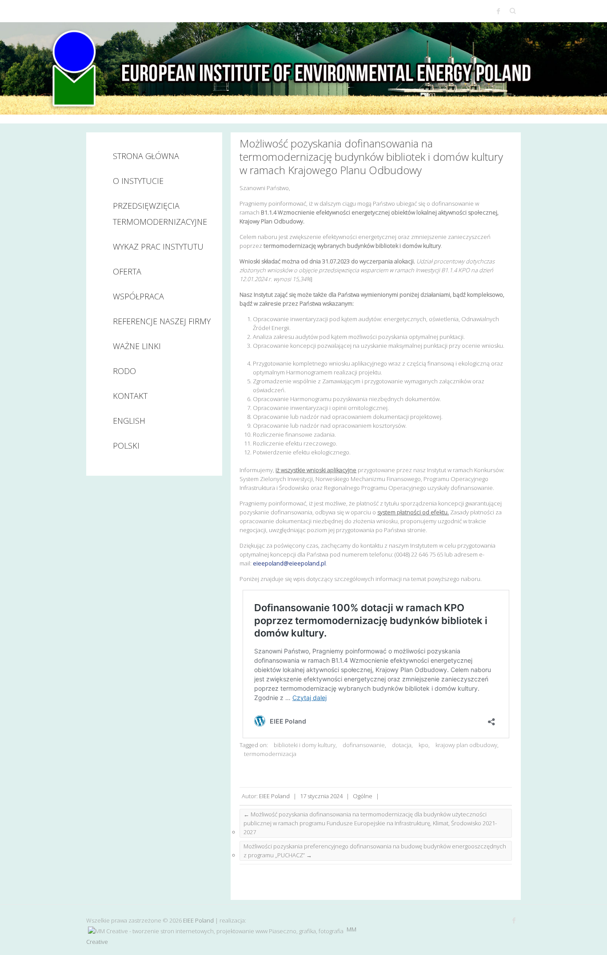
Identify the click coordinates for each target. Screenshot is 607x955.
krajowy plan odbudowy (466, 745)
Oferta (127, 271)
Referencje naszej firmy (162, 321)
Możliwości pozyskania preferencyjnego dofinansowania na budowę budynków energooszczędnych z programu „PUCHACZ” (375, 850)
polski (126, 445)
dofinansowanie (364, 745)
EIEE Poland (274, 796)
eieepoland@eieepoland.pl (289, 563)
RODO (124, 371)
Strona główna (146, 156)
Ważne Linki (137, 346)
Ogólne (362, 796)
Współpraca (138, 296)
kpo (423, 745)
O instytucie (138, 180)
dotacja (401, 745)
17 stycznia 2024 (321, 796)
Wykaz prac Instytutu (158, 246)
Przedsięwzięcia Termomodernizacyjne (160, 213)
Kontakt (130, 395)
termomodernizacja (270, 754)
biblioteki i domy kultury (304, 745)
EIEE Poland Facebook (498, 11)
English (129, 420)
